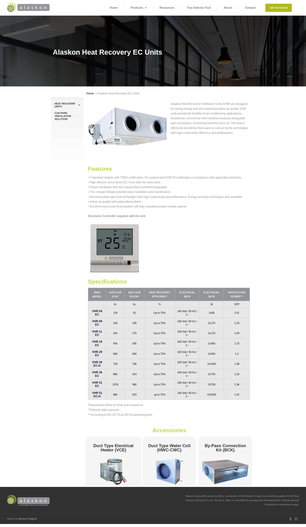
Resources (167, 7)
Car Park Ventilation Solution (63, 116)
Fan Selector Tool (199, 7)
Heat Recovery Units (65, 105)
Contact (250, 7)
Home (114, 7)
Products (137, 7)
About (228, 7)
